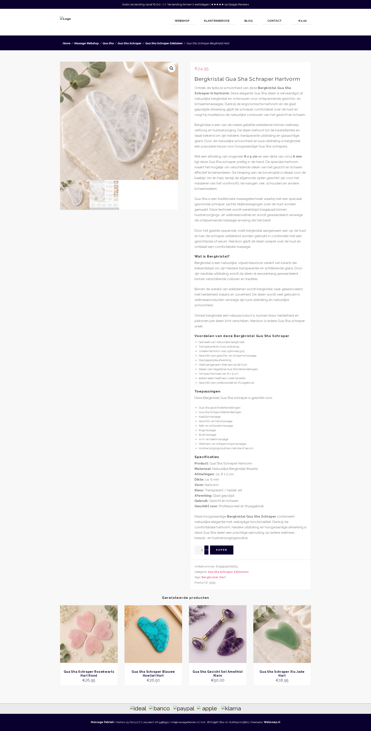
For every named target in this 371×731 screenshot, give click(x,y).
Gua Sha (108, 43)
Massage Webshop (86, 43)
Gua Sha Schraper (129, 43)
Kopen (221, 550)
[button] (171, 68)
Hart (222, 577)
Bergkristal (210, 577)
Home (66, 43)
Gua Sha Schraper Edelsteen (164, 43)
